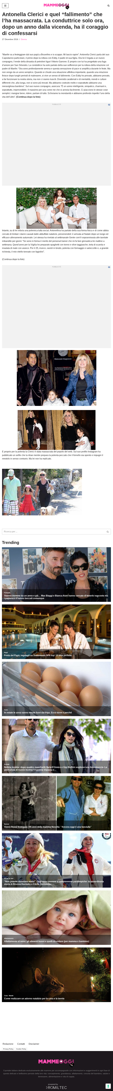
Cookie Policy (21, 1049)
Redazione (8, 1044)
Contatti (21, 1044)
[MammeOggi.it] (56, 5)
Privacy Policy (8, 1049)
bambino (98, 1073)
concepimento (54, 1073)
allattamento (77, 1073)
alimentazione (55, 1076)
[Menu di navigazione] (5, 5)
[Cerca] (108, 6)
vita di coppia (68, 1076)
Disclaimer (34, 1044)
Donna (24, 39)
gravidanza (66, 1073)
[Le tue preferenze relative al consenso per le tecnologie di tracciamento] (108, 1086)
